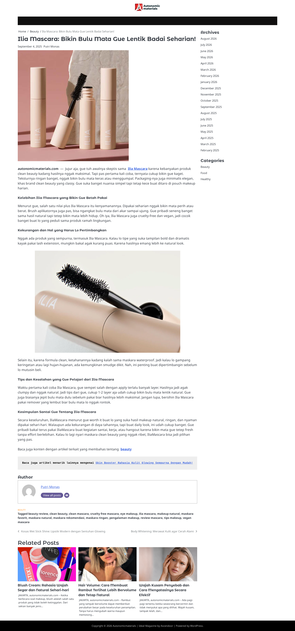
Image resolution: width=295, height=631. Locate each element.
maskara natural (40, 518)
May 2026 (207, 57)
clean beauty (58, 514)
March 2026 (208, 70)
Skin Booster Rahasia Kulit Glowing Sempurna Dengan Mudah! (144, 463)
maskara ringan (97, 518)
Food (204, 173)
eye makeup (128, 514)
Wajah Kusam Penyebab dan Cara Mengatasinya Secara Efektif (164, 590)
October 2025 (209, 101)
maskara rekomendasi (68, 518)
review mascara (152, 518)
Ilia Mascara (138, 168)
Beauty (22, 509)
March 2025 (208, 144)
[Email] (66, 495)
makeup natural (168, 514)
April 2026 (207, 63)
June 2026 (207, 51)
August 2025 (209, 113)
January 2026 (209, 82)
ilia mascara (147, 514)
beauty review (38, 514)
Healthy (205, 179)
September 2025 (211, 107)
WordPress (196, 625)
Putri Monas (51, 46)
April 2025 (207, 138)
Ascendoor (167, 625)
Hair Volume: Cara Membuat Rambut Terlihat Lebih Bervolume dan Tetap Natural (107, 590)
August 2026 (209, 38)
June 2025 (207, 125)
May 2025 (207, 132)
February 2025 (210, 150)
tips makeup (172, 518)
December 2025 (211, 88)
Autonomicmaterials (124, 625)
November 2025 (211, 94)
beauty (126, 449)
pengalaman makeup (124, 518)
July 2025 (206, 119)
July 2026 (206, 45)
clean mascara (79, 514)
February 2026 (210, 76)
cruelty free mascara (104, 514)
